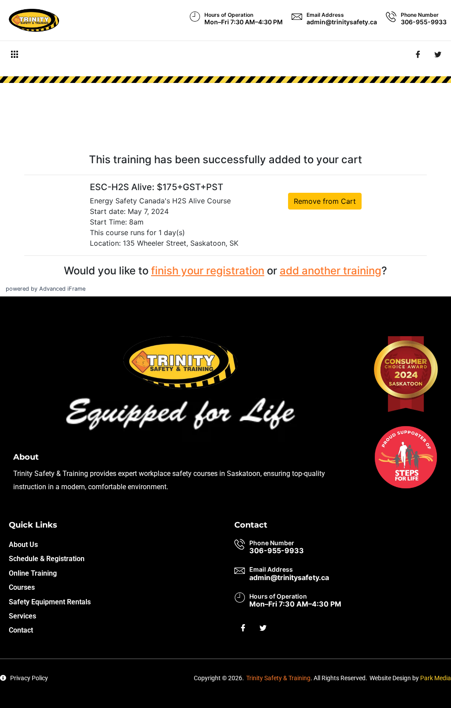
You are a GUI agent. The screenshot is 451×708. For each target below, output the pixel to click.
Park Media (435, 678)
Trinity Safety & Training (278, 678)
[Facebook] (418, 54)
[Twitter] (437, 54)
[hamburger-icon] (14, 54)
